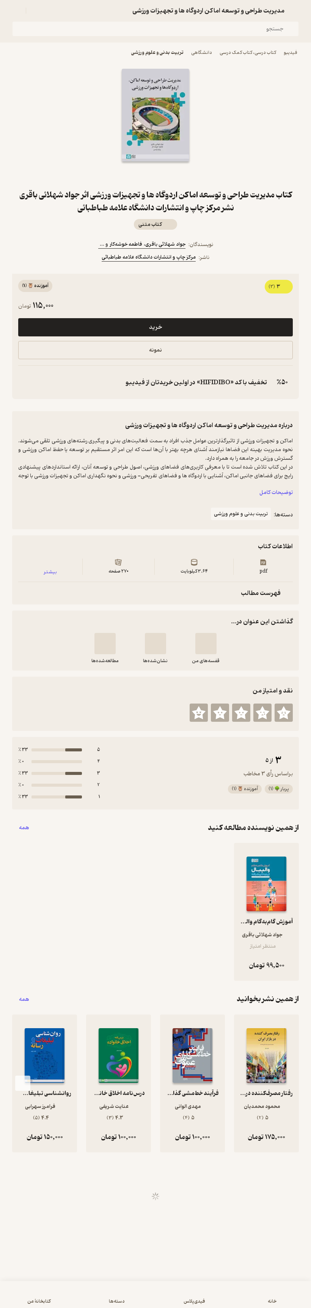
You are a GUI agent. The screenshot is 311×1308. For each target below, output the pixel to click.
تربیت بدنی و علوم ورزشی (157, 53)
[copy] (25, 382)
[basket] (35, 11)
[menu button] (17, 11)
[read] (105, 643)
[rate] (284, 713)
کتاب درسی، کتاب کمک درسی (248, 52)
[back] (294, 11)
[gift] (155, 175)
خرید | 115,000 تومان (155, 1298)
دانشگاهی (201, 52)
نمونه (155, 350)
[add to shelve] (206, 643)
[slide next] (22, 1083)
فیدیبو (290, 52)
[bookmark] (173, 175)
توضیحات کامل (276, 492)
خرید (155, 327)
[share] (137, 175)
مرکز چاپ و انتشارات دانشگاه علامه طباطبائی (149, 257)
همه (24, 828)
